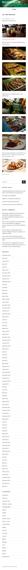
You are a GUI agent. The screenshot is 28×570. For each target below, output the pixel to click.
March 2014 (5, 363)
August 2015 (5, 316)
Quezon (4, 553)
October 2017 (5, 261)
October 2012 (5, 413)
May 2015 (4, 325)
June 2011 (4, 460)
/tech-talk (4, 533)
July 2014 (4, 352)
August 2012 (5, 419)
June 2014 (4, 354)
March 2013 (5, 398)
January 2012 (5, 439)
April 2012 (4, 430)
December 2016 (6, 273)
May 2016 (4, 290)
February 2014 (5, 366)
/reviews (4, 530)
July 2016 (4, 284)
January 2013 (5, 404)
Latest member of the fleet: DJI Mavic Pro (12, 204)
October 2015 (5, 311)
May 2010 (4, 486)
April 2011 (4, 466)
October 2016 (5, 278)
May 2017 (4, 264)
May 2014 (4, 357)
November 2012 (6, 410)
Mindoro (4, 547)
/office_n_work (6, 521)
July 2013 (4, 387)
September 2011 (6, 451)
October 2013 (5, 378)
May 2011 (4, 463)
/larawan (4, 510)
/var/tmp (4, 536)
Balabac (4, 539)
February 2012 (5, 436)
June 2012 (4, 425)
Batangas (4, 542)
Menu (14, 9)
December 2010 (6, 477)
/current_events (6, 501)
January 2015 (5, 334)
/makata (4, 512)
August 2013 (5, 384)
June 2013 (4, 389)
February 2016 (5, 299)
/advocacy (4, 498)
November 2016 (6, 276)
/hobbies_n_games (7, 504)
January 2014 (5, 369)
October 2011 (5, 448)
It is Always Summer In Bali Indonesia (11, 246)
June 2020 (4, 258)
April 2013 (4, 395)
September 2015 (6, 313)
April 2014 (4, 360)
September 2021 (6, 255)
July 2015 (4, 319)
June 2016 (4, 287)
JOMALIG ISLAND (6, 233)
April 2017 (4, 267)
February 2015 (5, 331)
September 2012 (6, 416)
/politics (4, 527)
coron (3, 545)
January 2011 (5, 474)
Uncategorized (5, 556)
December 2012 (6, 407)
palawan (4, 550)
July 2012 (4, 422)
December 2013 (6, 372)
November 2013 (6, 375)
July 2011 (4, 457)
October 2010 (5, 483)
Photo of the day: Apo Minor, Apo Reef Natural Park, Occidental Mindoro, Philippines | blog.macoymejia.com (13, 223)
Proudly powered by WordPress (9, 566)
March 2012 (5, 433)
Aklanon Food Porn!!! (9, 21)
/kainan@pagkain (6, 507)
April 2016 (4, 293)
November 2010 (6, 480)
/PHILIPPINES (6, 524)
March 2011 (5, 468)
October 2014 (5, 343)
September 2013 (6, 381)
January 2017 (5, 270)
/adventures (5, 495)
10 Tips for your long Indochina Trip (10, 201)
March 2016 (5, 296)
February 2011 (5, 471)
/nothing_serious (6, 518)
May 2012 (4, 428)
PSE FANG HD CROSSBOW (9, 195)
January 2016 (5, 302)
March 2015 (5, 328)
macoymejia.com (11, 2)
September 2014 (6, 346)
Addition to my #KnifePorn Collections (11, 198)
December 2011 (6, 442)
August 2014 (5, 349)
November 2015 (6, 308)
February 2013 (5, 401)
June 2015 (4, 322)
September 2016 (6, 281)
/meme (4, 515)
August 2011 (5, 454)
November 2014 (6, 340)
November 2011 (6, 445)
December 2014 (6, 337)
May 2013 (4, 392)
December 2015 (6, 305)
